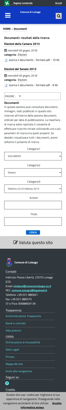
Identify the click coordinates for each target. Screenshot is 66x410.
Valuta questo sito (35, 242)
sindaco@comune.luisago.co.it (32, 286)
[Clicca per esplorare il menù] (7, 15)
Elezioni (22, 54)
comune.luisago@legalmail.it (29, 290)
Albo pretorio (13, 330)
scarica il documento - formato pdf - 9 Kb (33, 85)
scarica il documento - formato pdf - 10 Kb (34, 60)
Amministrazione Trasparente (23, 316)
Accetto (57, 403)
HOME (7, 29)
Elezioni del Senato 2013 (20, 69)
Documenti (20, 29)
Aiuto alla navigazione (19, 371)
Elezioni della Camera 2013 (22, 44)
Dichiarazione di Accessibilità (23, 342)
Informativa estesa (32, 407)
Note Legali (12, 349)
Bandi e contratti (16, 323)
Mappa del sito (14, 364)
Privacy (10, 356)
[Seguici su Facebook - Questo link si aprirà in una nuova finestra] (7, 383)
